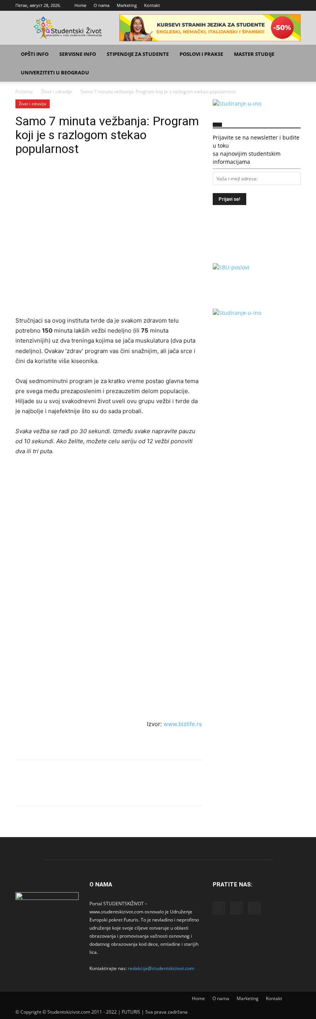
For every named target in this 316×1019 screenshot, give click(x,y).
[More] (94, 179)
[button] (291, 54)
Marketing (127, 5)
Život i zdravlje (56, 91)
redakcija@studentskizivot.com (161, 968)
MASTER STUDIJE (254, 53)
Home (80, 5)
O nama (101, 5)
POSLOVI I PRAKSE (201, 53)
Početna (24, 91)
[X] (295, 5)
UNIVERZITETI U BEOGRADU (55, 72)
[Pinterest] (58, 179)
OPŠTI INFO (35, 53)
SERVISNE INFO (77, 53)
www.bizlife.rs (182, 724)
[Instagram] (282, 5)
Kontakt (152, 5)
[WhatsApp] (76, 179)
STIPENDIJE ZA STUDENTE (138, 53)
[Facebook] (269, 5)
